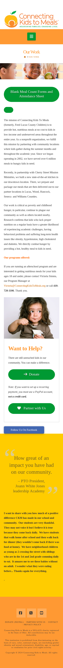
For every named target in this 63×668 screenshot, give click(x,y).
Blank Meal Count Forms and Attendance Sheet (31, 94)
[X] (31, 613)
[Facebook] (21, 613)
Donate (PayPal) (14, 622)
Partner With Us (36, 622)
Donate (34, 374)
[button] (31, 36)
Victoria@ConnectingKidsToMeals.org (25, 285)
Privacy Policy (32, 625)
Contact (53, 622)
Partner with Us (34, 408)
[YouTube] (42, 613)
